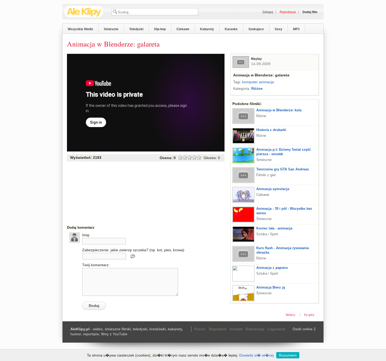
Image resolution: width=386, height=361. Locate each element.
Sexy (278, 29)
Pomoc (200, 329)
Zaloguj (267, 12)
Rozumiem (288, 355)
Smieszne (111, 29)
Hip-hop (160, 29)
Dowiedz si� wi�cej (256, 355)
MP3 (296, 29)
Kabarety (207, 29)
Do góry (309, 314)
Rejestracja (255, 329)
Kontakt (236, 329)
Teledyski (136, 29)
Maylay (256, 59)
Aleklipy (84, 12)
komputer (250, 82)
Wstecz (290, 314)
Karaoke (231, 29)
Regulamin (218, 329)
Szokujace (256, 29)
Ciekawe (182, 29)
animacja (266, 82)
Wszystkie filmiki (80, 29)
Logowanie (276, 329)
